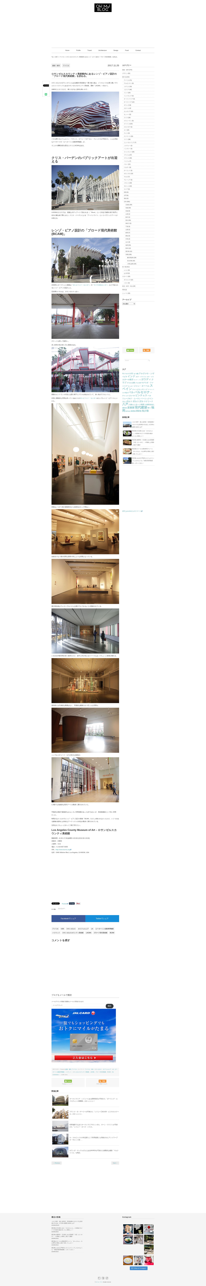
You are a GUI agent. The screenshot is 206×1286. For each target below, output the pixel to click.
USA (62, 929)
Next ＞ (115, 1163)
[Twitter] (99, 1278)
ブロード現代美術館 (100, 933)
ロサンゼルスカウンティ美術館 (72, 933)
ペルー (126, 164)
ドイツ (126, 139)
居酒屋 (130, 407)
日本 (125, 201)
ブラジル (126, 155)
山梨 (127, 229)
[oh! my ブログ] (103, 5)
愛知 (127, 236)
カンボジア (127, 111)
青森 (127, 208)
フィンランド (128, 152)
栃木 (127, 217)
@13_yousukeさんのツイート (131, 511)
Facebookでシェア (68, 919)
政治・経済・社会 (127, 286)
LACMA (88, 933)
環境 (123, 289)
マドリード (148, 401)
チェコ (126, 133)
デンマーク (127, 136)
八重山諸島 (130, 264)
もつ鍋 (136, 373)
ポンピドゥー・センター (81, 285)
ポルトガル (127, 173)
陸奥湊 (133, 411)
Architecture (102, 50)
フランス (126, 158)
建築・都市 (56, 65)
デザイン (124, 73)
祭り (149, 408)
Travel (89, 50)
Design (116, 50)
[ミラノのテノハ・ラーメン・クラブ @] (128, 1239)
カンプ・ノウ (137, 379)
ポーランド (127, 170)
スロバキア (127, 127)
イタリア (126, 89)
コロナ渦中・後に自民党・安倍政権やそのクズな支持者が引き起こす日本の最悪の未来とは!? (143, 424)
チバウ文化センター (101, 285)
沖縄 (127, 254)
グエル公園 (131, 383)
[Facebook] (103, 1278)
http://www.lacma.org (63, 849)
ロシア (126, 189)
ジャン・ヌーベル (141, 386)
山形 (127, 214)
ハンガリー (127, 148)
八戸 (125, 404)
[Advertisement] (103, 32)
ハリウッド (56, 933)
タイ (125, 130)
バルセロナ (142, 392)
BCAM (112, 933)
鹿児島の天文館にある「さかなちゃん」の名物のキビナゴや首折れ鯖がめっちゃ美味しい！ (142, 433)
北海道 (127, 204)
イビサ (124, 376)
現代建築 (141, 407)
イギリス (126, 86)
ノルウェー (127, 145)
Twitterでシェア (102, 919)
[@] (129, 1221)
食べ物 (124, 267)
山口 (127, 242)
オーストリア (128, 102)
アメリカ (66, 65)
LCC (131, 373)
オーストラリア (128, 99)
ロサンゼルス (71, 929)
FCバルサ (125, 373)
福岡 (127, 245)
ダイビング (127, 280)
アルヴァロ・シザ (146, 373)
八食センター (134, 404)
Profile (78, 50)
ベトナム (126, 161)
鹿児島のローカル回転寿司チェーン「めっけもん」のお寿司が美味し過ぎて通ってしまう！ (143, 451)
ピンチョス (141, 395)
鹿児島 (127, 251)
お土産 (126, 273)
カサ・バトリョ (141, 376)
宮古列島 (129, 260)
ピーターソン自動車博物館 (105, 929)
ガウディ (146, 379)
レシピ (126, 270)
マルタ (126, 176)
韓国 (125, 192)
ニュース (124, 293)
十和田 (141, 404)
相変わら (147, 1246)
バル (131, 392)
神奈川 (127, 223)
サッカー (130, 386)
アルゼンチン (128, 83)
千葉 (127, 226)
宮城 (127, 211)
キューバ (126, 114)
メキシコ (126, 183)
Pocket (64, 904)
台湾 (125, 195)
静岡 (127, 232)
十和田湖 (148, 404)
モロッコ (126, 186)
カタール (126, 108)
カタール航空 (127, 380)
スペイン (126, 124)
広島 (127, 239)
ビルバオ (132, 395)
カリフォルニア (83, 929)
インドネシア (128, 96)
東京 (127, 220)
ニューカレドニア (129, 142)
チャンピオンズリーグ (139, 389)
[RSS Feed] (107, 1278)
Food (127, 50)
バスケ (126, 283)
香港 (125, 198)
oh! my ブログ (99, 1282)
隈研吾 (139, 411)
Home (67, 50)
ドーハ (150, 389)
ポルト (129, 401)
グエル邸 (138, 383)
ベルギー (126, 167)
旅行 (123, 77)
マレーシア (127, 180)
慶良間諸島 (130, 257)
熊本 (127, 248)
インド (126, 92)
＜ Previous (56, 1163)
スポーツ (124, 276)
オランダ (126, 105)
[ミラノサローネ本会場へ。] (149, 1239)
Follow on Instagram (139, 1268)
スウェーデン (128, 120)
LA (92, 929)
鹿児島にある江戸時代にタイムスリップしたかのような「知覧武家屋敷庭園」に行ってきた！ (143, 460)
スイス (126, 117)
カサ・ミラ (150, 376)
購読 (109, 1006)
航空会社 (128, 411)
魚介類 (145, 411)
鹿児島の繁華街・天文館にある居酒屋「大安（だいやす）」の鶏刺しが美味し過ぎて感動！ (143, 442)
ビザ (127, 395)
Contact (138, 50)
